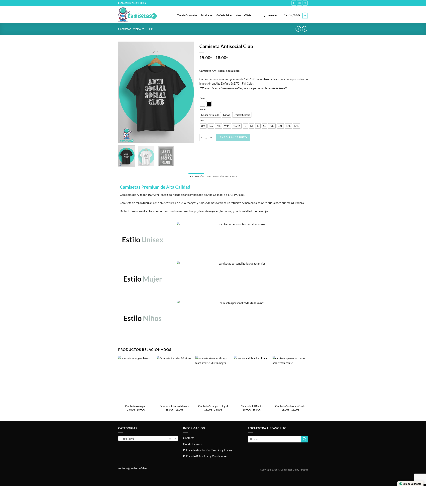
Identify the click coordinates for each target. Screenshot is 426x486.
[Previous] (124, 92)
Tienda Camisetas (187, 15)
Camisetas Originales (131, 29)
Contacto (188, 438)
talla (202, 120)
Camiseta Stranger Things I (213, 406)
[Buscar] (263, 15)
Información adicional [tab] (222, 176)
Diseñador (207, 15)
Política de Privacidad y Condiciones (205, 456)
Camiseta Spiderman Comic (290, 406)
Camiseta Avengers (135, 406)
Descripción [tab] (196, 176)
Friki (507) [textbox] (146, 438)
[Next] (189, 92)
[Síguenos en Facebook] (293, 3)
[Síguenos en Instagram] (299, 3)
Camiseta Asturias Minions (174, 406)
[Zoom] (122, 138)
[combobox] (148, 438)
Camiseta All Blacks (252, 406)
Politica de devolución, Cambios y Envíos (207, 450)
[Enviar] (304, 439)
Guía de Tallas (224, 15)
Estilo (203, 109)
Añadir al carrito (233, 137)
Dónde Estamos (192, 444)
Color (203, 98)
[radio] (202, 103)
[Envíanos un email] (305, 3)
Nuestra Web (243, 15)
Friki (150, 29)
